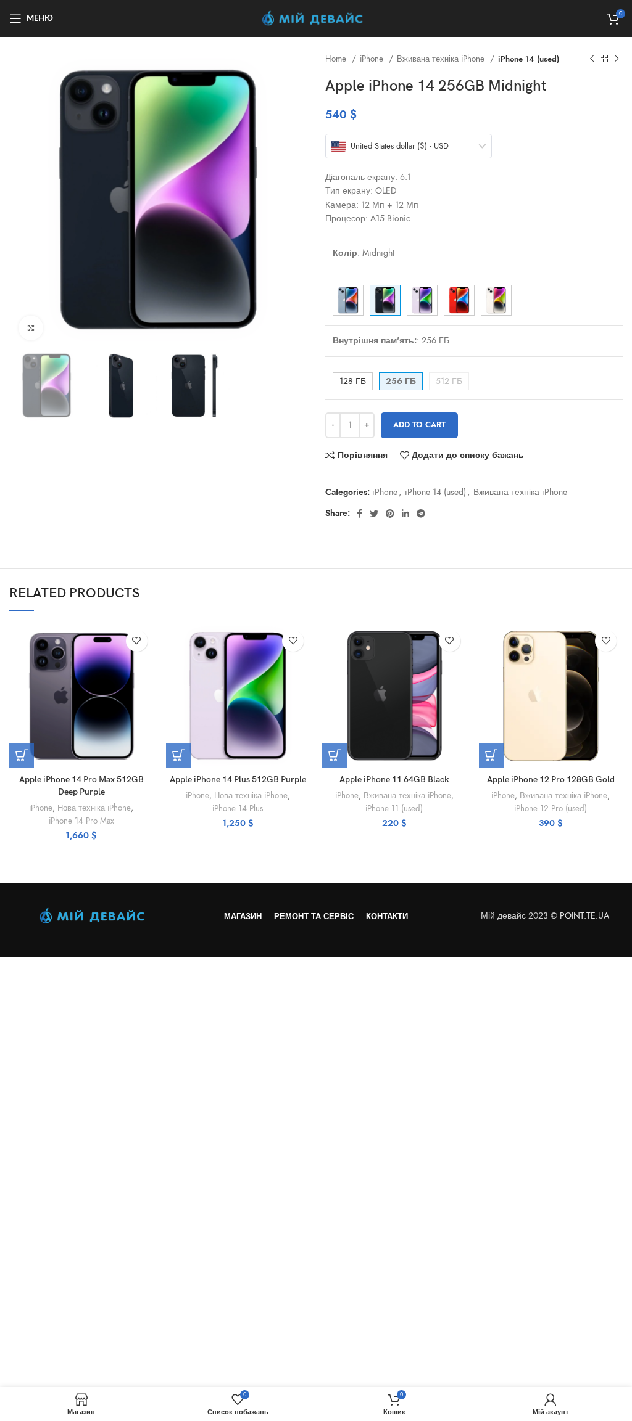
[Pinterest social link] (390, 514)
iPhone (373, 59)
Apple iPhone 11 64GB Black (394, 779)
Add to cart (419, 424)
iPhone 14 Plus (237, 808)
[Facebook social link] (359, 514)
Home (337, 59)
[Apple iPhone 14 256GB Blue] (348, 300)
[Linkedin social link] (405, 514)
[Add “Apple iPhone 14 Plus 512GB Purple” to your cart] (178, 755)
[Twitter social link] (374, 514)
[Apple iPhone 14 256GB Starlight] (496, 300)
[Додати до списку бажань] (137, 641)
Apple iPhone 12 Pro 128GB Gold (551, 779)
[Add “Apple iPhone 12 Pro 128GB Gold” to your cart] (491, 755)
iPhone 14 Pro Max (81, 821)
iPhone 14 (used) (528, 59)
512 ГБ (449, 381)
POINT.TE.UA (586, 916)
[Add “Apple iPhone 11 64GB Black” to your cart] (334, 755)
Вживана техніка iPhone (442, 59)
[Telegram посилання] (421, 514)
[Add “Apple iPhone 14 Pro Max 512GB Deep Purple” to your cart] (21, 755)
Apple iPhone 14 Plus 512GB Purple (238, 779)
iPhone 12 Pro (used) (550, 808)
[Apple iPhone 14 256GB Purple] (422, 300)
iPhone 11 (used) (394, 808)
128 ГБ (352, 381)
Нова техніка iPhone (94, 808)
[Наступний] (616, 59)
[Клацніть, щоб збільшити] (31, 328)
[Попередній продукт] (592, 59)
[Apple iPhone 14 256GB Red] (459, 300)
